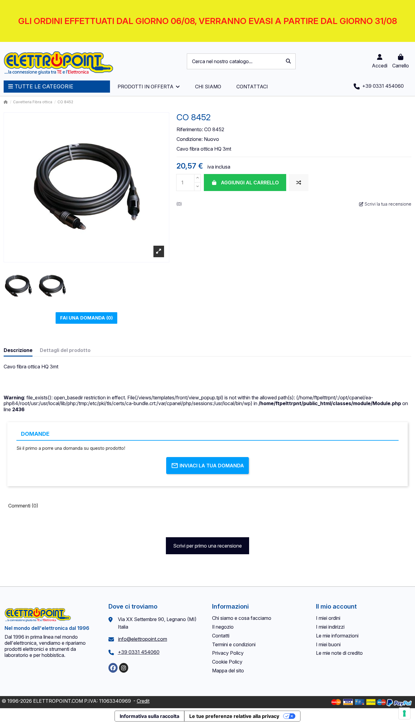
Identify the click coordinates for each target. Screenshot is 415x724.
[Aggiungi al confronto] (298, 182)
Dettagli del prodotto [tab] (65, 350)
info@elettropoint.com (142, 639)
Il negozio (223, 627)
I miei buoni (328, 644)
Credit (143, 701)
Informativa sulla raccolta (149, 716)
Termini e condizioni (234, 644)
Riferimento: (190, 129)
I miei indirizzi (330, 627)
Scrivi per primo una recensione (207, 546)
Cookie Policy (227, 662)
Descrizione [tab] (18, 350)
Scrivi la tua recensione (387, 204)
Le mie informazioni (337, 636)
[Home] (6, 102)
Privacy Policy (228, 653)
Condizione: (190, 139)
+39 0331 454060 (138, 652)
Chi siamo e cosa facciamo (241, 618)
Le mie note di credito (339, 653)
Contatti (220, 636)
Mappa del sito (228, 671)
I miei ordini (328, 618)
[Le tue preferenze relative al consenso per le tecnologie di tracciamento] (404, 713)
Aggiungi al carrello (250, 182)
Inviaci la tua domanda (212, 466)
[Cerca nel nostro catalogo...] (288, 61)
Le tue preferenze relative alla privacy (234, 716)
